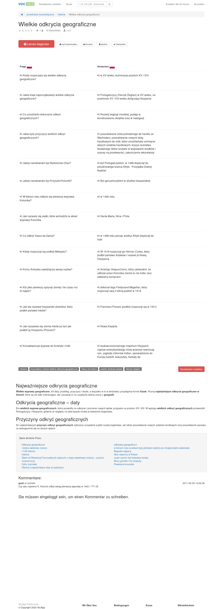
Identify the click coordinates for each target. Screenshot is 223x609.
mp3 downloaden (69, 44)
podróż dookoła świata (111, 368)
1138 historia (28, 451)
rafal (68, 30)
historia (23, 368)
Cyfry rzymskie (29, 464)
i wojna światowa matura (34, 447)
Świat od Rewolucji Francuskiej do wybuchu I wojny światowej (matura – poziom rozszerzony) (63, 459)
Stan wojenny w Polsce (126, 454)
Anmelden (199, 4)
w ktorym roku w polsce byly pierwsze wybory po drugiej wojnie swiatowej (151, 447)
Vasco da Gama (89, 368)
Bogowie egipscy (122, 451)
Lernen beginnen (37, 44)
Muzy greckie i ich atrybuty (127, 461)
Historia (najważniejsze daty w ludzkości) (43, 467)
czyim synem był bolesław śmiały (131, 457)
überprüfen (120, 44)
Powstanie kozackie (124, 464)
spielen (104, 44)
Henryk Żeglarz (133, 368)
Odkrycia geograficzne (33, 444)
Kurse (69, 4)
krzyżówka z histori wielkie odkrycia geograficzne (54, 368)
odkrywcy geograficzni (125, 444)
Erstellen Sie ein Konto (177, 4)
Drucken (89, 44)
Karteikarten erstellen (50, 4)
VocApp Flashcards (28, 604)
